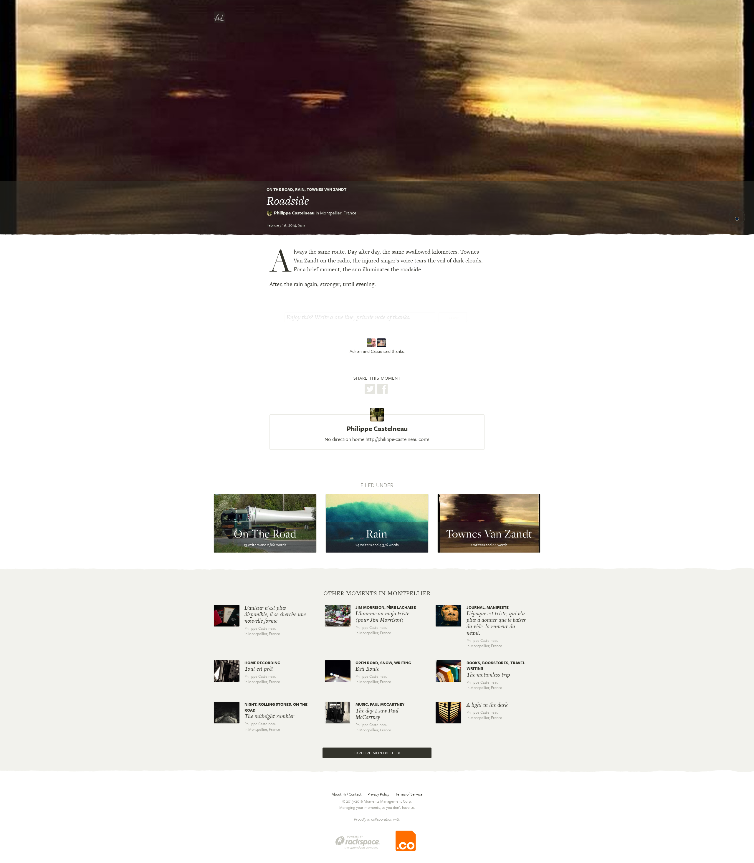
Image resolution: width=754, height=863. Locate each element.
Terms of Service (409, 794)
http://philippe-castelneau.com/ (397, 439)
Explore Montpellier (377, 753)
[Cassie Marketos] (382, 343)
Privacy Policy (378, 794)
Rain (300, 189)
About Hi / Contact (347, 794)
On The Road (280, 189)
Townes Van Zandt (326, 189)
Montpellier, (338, 212)
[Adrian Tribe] (372, 343)
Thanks (453, 318)
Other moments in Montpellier (377, 593)
